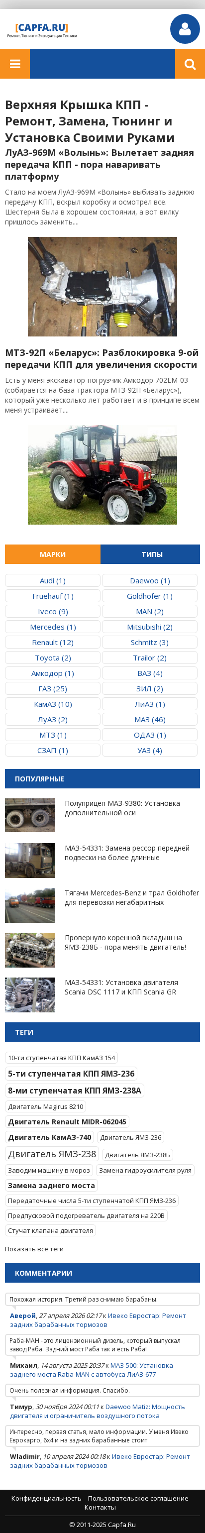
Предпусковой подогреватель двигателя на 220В (86, 1215)
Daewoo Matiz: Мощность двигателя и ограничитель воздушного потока (97, 1411)
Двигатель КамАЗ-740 (49, 1137)
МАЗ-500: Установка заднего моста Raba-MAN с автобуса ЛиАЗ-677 (91, 1370)
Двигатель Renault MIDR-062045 (67, 1121)
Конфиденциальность (46, 1498)
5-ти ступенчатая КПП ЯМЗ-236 (71, 1073)
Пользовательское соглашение (138, 1498)
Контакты (100, 1507)
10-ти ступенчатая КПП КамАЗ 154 (61, 1057)
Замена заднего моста (51, 1185)
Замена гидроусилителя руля (145, 1170)
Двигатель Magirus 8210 (45, 1106)
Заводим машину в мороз (49, 1170)
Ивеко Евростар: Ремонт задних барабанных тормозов (98, 1320)
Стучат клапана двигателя (50, 1230)
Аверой (23, 1315)
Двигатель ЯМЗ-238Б (137, 1154)
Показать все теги (34, 1248)
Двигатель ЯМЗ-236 (130, 1137)
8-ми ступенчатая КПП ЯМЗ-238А (74, 1090)
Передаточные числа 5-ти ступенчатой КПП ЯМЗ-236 (92, 1200)
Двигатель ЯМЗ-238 (52, 1154)
